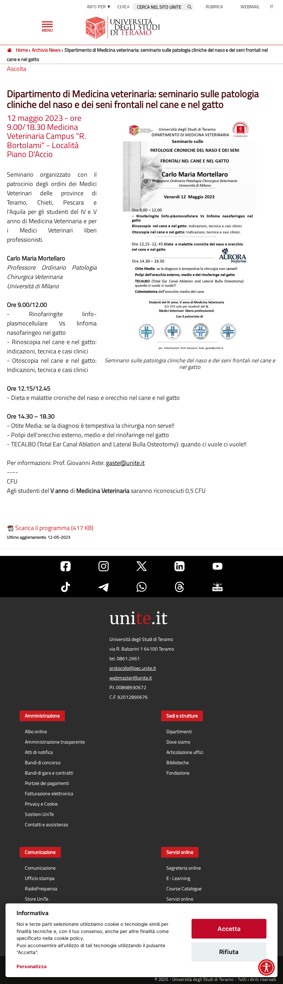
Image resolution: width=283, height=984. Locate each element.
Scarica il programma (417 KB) (54, 527)
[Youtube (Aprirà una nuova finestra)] (217, 566)
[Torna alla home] (123, 27)
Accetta (229, 928)
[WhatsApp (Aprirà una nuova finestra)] (141, 587)
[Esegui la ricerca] (189, 6)
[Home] (10, 49)
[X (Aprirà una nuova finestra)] (141, 566)
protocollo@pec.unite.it (132, 668)
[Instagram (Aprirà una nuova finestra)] (103, 566)
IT (271, 6)
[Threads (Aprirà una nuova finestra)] (179, 587)
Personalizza (32, 966)
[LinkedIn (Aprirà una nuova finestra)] (179, 566)
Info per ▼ (99, 6)
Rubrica (214, 6)
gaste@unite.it (125, 462)
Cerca (123, 6)
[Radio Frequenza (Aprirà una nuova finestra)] (217, 587)
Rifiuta (228, 951)
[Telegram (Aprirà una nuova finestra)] (103, 587)
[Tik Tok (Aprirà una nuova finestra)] (65, 587)
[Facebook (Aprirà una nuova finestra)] (65, 566)
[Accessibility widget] (266, 967)
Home (22, 49)
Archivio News (47, 49)
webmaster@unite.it (130, 678)
